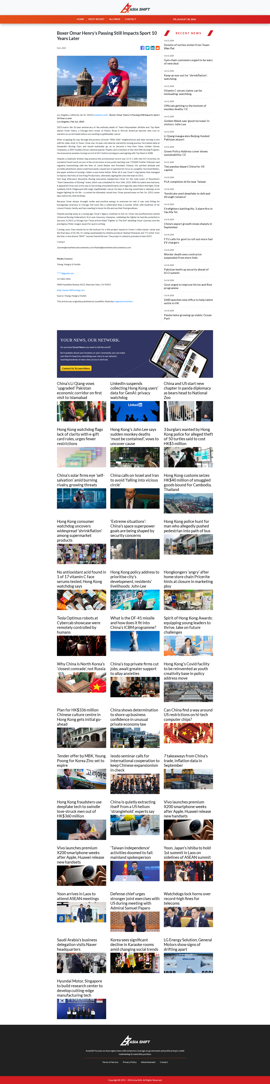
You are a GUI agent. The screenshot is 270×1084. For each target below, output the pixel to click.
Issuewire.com (100, 114)
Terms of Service (110, 1062)
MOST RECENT (96, 19)
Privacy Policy (130, 1062)
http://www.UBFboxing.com (71, 290)
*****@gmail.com (65, 273)
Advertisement (148, 1062)
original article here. (123, 301)
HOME (80, 19)
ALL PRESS (114, 19)
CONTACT (130, 19)
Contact (164, 1062)
